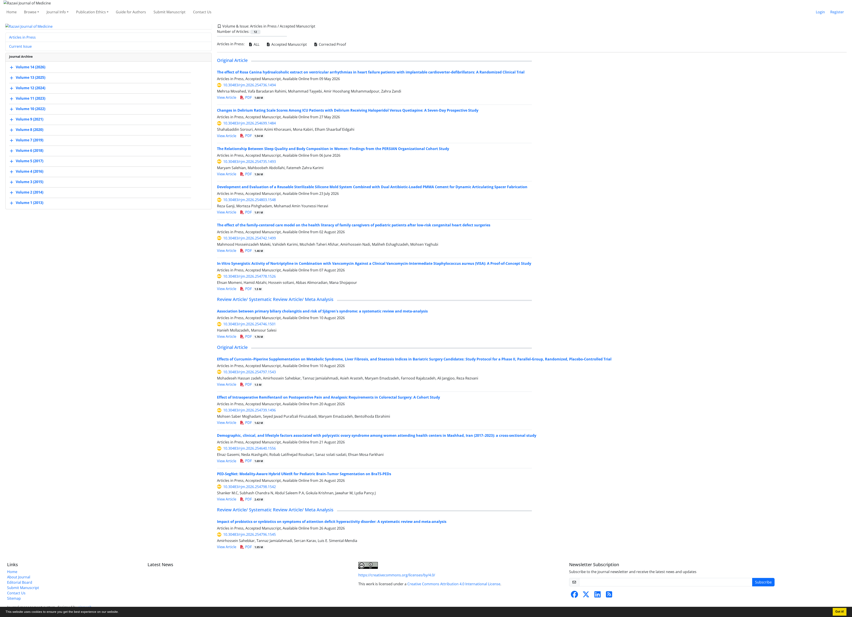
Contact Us (202, 12)
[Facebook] (574, 595)
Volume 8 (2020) (29, 129)
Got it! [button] (839, 611)
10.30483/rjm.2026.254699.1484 (249, 123)
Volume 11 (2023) (30, 98)
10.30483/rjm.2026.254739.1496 (249, 410)
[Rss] (609, 595)
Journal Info (56, 12)
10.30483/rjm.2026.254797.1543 (249, 372)
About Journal (18, 577)
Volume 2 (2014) (29, 192)
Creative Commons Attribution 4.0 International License (453, 583)
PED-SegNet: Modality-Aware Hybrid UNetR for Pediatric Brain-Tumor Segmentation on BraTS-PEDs (304, 473)
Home (11, 12)
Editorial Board (19, 582)
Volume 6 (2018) (29, 150)
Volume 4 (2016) (29, 171)
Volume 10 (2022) (30, 109)
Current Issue (20, 46)
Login (820, 12)
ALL (256, 44)
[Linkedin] (597, 595)
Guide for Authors (131, 12)
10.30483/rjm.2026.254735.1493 (249, 161)
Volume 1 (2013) (29, 202)
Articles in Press (22, 37)
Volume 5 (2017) (29, 161)
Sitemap (14, 598)
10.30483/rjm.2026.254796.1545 (249, 534)
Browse (30, 12)
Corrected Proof (332, 44)
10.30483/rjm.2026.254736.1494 (249, 85)
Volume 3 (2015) (29, 182)
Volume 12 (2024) (30, 88)
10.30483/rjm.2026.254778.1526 (249, 276)
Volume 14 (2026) (30, 67)
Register (837, 12)
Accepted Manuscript (288, 44)
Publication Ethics (91, 12)
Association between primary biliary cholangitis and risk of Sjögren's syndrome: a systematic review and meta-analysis (322, 311)
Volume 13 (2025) (30, 77)
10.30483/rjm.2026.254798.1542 (249, 486)
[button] (120, 612)
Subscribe (763, 582)
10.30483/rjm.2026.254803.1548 (249, 199)
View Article (226, 97)
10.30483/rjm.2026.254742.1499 (249, 238)
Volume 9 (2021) (29, 119)
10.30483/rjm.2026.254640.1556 (249, 448)
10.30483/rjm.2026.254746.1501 (249, 324)
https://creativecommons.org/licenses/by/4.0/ (396, 575)
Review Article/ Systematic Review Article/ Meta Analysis (275, 299)
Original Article (232, 60)
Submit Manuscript (169, 12)
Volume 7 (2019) (29, 140)
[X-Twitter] (586, 595)
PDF (253, 97)
